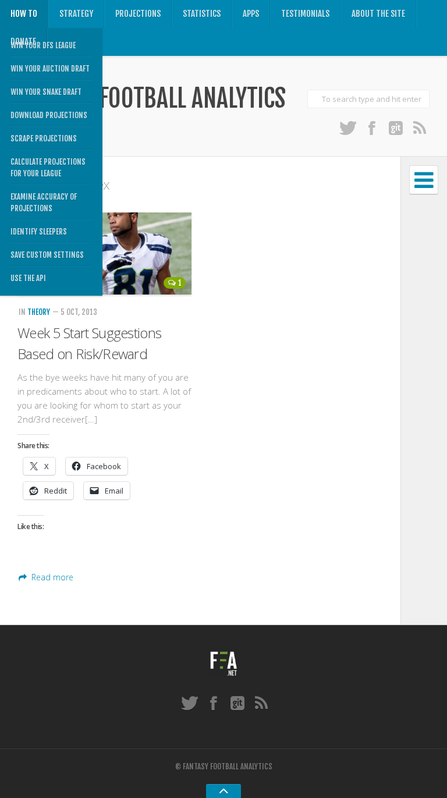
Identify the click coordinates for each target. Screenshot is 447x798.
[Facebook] (371, 127)
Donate (23, 41)
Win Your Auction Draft (50, 68)
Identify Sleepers (38, 231)
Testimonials (305, 13)
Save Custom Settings (47, 255)
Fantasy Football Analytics (151, 98)
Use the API (28, 278)
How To (23, 13)
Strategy (76, 13)
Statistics (202, 13)
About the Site (378, 13)
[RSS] (419, 127)
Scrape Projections (43, 138)
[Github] (395, 127)
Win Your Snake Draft (45, 92)
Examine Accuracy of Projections (43, 202)
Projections (138, 13)
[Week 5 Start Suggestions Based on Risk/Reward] (104, 253)
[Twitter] (348, 127)
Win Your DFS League (43, 45)
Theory (38, 312)
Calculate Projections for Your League (48, 167)
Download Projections (48, 115)
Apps (251, 13)
